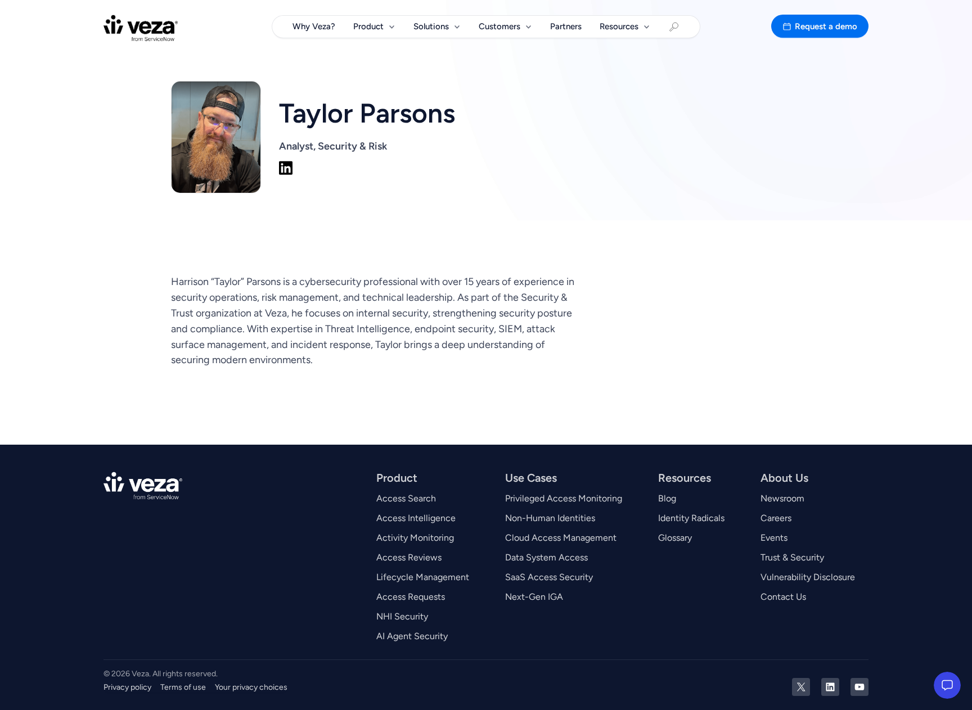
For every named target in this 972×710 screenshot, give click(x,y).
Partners (566, 26)
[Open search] (674, 27)
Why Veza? (313, 26)
